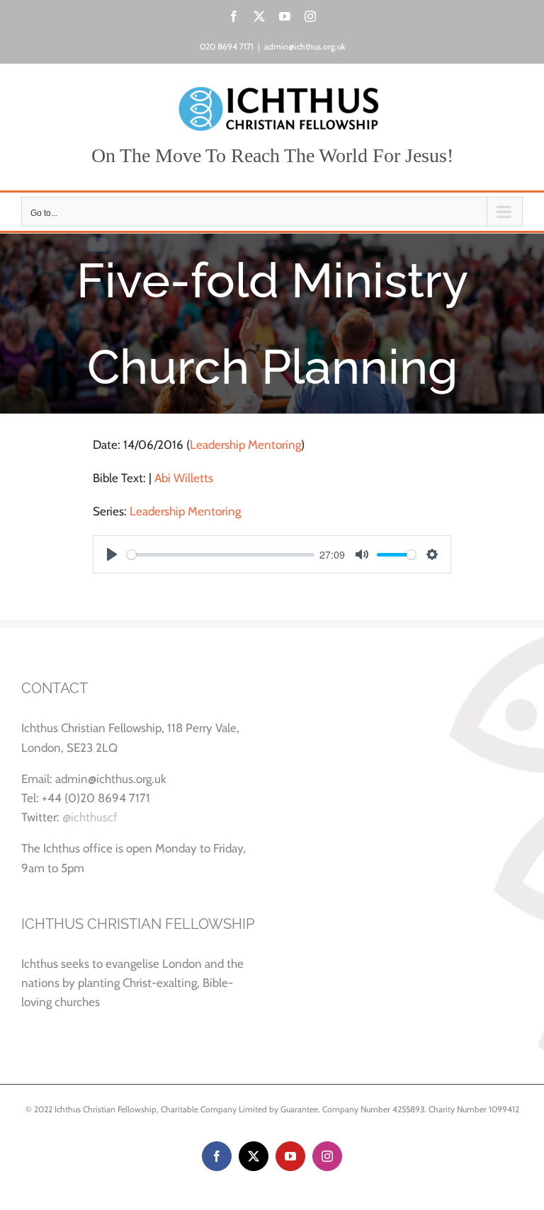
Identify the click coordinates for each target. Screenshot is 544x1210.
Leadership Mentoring (245, 445)
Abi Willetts (183, 478)
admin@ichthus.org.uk (304, 46)
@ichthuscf (90, 817)
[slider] (220, 554)
